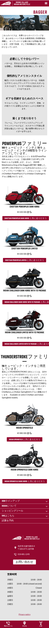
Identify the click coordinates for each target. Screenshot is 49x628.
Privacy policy (24, 614)
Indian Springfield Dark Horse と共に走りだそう (25, 481)
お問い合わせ (24, 562)
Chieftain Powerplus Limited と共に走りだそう (24, 260)
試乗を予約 (8, 521)
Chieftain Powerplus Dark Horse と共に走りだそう (26, 218)
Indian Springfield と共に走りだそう (24, 439)
